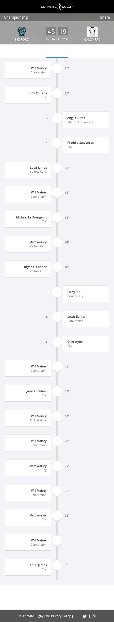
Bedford (22, 39)
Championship (16, 17)
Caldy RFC (92, 39)
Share (105, 17)
